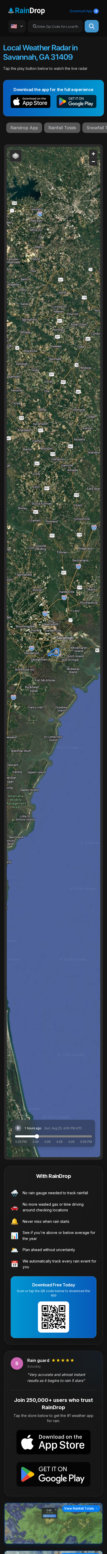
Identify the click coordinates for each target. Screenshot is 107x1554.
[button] (30, 102)
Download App (81, 11)
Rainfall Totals (62, 127)
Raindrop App (24, 127)
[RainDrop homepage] (32, 10)
